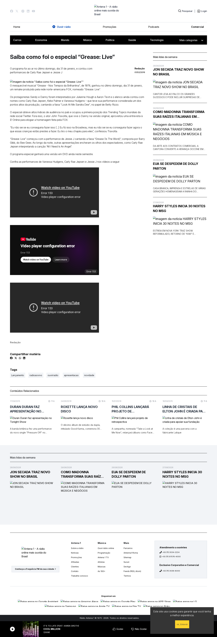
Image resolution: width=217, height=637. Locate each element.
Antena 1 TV (103, 557)
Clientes (75, 566)
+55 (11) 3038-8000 (171, 571)
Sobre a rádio (77, 548)
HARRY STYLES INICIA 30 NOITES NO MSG (179, 208)
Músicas (101, 566)
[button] (11, 11)
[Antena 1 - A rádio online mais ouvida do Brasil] (108, 11)
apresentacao (71, 375)
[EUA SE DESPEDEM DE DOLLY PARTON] (180, 179)
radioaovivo (36, 375)
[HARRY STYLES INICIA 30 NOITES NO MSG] (180, 221)
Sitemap (127, 557)
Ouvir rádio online (106, 548)
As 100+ (101, 571)
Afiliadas (75, 562)
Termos (127, 576)
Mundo (65, 40)
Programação (104, 553)
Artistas (101, 562)
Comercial (197, 26)
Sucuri (126, 562)
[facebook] (11, 358)
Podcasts (153, 26)
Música (87, 40)
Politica (110, 40)
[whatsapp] (20, 358)
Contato (74, 571)
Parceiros (128, 548)
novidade (89, 375)
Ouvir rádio (64, 26)
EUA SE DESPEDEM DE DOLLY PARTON (175, 166)
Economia (41, 40)
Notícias (75, 553)
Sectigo (127, 566)
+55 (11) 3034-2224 (171, 552)
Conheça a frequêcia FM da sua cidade (34, 569)
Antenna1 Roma (131, 553)
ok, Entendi (182, 624)
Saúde (132, 40)
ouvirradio (53, 375)
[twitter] (15, 358)
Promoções (109, 26)
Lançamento (17, 375)
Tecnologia (156, 40)
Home (16, 26)
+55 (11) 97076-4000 (171, 556)
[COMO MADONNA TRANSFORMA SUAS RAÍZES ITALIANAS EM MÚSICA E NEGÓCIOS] (180, 131)
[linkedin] (24, 358)
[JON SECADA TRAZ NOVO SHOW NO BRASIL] (180, 84)
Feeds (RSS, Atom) (132, 571)
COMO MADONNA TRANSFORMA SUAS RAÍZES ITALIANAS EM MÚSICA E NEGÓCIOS (178, 114)
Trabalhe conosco (79, 576)
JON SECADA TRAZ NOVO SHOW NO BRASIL (178, 72)
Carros (17, 40)
